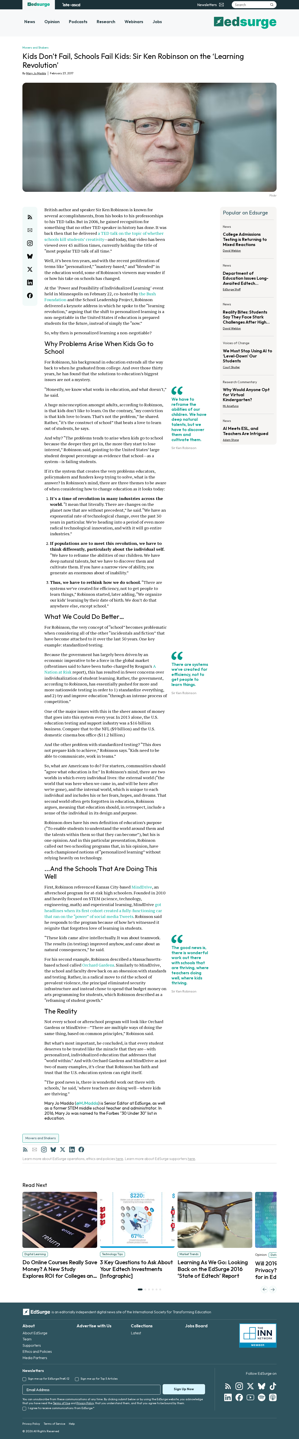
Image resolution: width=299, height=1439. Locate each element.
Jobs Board (196, 1325)
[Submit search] (272, 4)
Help (72, 1423)
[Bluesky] (53, 1149)
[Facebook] (81, 1149)
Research (106, 21)
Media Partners (34, 1357)
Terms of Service (54, 1423)
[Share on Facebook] (30, 295)
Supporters (31, 1345)
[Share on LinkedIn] (30, 282)
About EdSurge (34, 1333)
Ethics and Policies (37, 1351)
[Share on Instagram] (30, 243)
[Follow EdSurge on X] (250, 1386)
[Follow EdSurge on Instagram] (239, 1386)
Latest (136, 1333)
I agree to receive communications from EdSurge (61, 1408)
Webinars (134, 21)
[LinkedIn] (72, 1149)
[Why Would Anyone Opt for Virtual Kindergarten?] (248, 395)
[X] (62, 1149)
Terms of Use (61, 1403)
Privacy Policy (85, 1403)
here (119, 1158)
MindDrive (142, 887)
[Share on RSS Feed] (30, 217)
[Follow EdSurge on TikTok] (273, 1386)
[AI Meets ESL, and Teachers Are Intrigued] (248, 429)
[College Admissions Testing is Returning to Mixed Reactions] (248, 240)
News (29, 21)
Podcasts (78, 21)
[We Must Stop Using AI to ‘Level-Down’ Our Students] (248, 356)
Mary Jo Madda (36, 73)
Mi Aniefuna (230, 406)
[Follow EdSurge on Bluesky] (261, 1386)
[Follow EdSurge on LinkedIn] (228, 1397)
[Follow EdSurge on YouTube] (250, 1397)
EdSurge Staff (232, 289)
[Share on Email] (30, 230)
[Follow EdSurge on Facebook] (239, 1397)
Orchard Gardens (98, 965)
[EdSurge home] (38, 4)
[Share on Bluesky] (30, 256)
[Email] (34, 1149)
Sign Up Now (184, 1389)
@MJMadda (87, 1103)
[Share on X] (30, 269)
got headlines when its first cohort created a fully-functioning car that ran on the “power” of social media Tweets (103, 910)
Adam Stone (231, 440)
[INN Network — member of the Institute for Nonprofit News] (258, 1335)
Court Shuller (231, 367)
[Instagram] (44, 1149)
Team (27, 1339)
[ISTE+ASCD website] (71, 4)
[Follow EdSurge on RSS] (228, 1386)
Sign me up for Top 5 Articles (99, 1378)
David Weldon (232, 250)
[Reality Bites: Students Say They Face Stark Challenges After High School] (248, 317)
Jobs (157, 21)
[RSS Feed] (25, 1149)
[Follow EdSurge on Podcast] (273, 1397)
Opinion (52, 21)
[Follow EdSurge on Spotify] (261, 1397)
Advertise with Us (94, 1325)
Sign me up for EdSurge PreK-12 (48, 1378)
